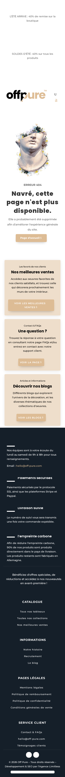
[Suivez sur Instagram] (29, 755)
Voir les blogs (29, 417)
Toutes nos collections (32, 618)
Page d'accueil (30, 237)
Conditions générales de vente (32, 707)
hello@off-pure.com (29, 465)
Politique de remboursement (31, 694)
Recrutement (33, 656)
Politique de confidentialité (32, 700)
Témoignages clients (31, 745)
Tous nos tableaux (32, 611)
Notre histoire (32, 649)
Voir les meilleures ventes (30, 305)
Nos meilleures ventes (32, 624)
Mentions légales (31, 687)
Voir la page (30, 362)
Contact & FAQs (31, 732)
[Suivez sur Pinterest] (36, 755)
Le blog (33, 662)
